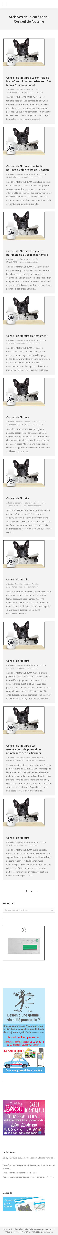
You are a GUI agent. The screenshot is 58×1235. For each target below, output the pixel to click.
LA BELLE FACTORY (28, 1232)
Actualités (10, 89)
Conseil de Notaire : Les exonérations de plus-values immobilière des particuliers (23, 749)
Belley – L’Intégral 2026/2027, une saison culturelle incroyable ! (29, 1159)
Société (33, 174)
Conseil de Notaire (22, 89)
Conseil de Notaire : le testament (27, 336)
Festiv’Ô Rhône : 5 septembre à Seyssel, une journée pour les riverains (29, 1167)
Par (35, 89)
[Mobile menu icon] (4, 4)
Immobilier (35, 757)
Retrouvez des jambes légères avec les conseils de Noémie (28, 1177)
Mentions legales (45, 1232)
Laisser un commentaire (33, 92)
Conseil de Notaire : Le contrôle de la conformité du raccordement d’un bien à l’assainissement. (28, 81)
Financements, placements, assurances (20, 1172)
